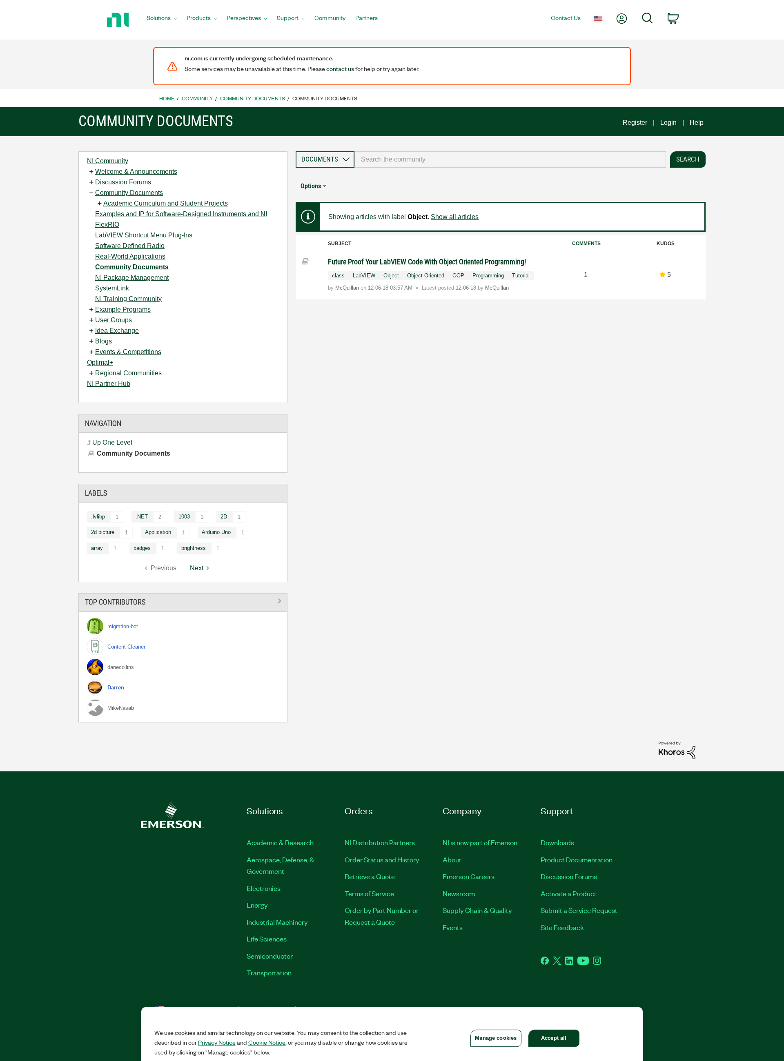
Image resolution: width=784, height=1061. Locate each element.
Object (391, 275)
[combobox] (510, 159)
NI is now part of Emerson (480, 842)
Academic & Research (280, 842)
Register (635, 122)
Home (166, 98)
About (452, 859)
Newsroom (459, 893)
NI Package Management (132, 277)
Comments (586, 243)
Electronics (264, 888)
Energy (257, 904)
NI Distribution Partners (380, 842)
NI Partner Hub (108, 383)
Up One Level (112, 442)
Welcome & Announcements (136, 171)
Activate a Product (569, 893)
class (338, 275)
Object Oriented (425, 275)
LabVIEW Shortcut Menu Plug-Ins (143, 235)
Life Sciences (267, 938)
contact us (340, 68)
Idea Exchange (117, 330)
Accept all (553, 1038)
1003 (184, 517)
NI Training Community (128, 298)
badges (142, 548)
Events (453, 927)
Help (697, 122)
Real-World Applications (130, 256)
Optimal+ (100, 362)
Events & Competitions (128, 351)
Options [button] (311, 186)
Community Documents (252, 98)
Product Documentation (576, 859)
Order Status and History (382, 859)
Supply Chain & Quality (477, 910)
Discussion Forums (123, 182)
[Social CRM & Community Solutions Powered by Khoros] (677, 749)
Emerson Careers (468, 876)
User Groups (113, 320)
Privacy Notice (217, 1042)
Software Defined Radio (130, 245)
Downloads (557, 842)
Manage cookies (496, 1038)
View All (182, 601)
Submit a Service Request (579, 910)
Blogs (103, 341)
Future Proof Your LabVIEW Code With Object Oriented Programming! (427, 261)
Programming (488, 275)
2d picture (102, 532)
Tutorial (521, 275)
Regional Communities (128, 373)
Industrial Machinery (277, 921)
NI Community (107, 160)
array (97, 548)
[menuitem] (162, 20)
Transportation (269, 972)
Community (197, 98)
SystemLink (112, 288)
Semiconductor (270, 955)
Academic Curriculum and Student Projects (165, 203)
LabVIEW (364, 275)
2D (223, 517)
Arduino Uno (216, 532)
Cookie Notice (266, 1042)
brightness (193, 548)
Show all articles (455, 216)
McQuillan (348, 288)
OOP (458, 275)
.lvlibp (98, 517)
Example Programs (123, 309)
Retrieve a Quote (370, 876)
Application (158, 532)
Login (668, 122)
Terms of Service (369, 893)
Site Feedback (562, 927)
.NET (142, 517)
